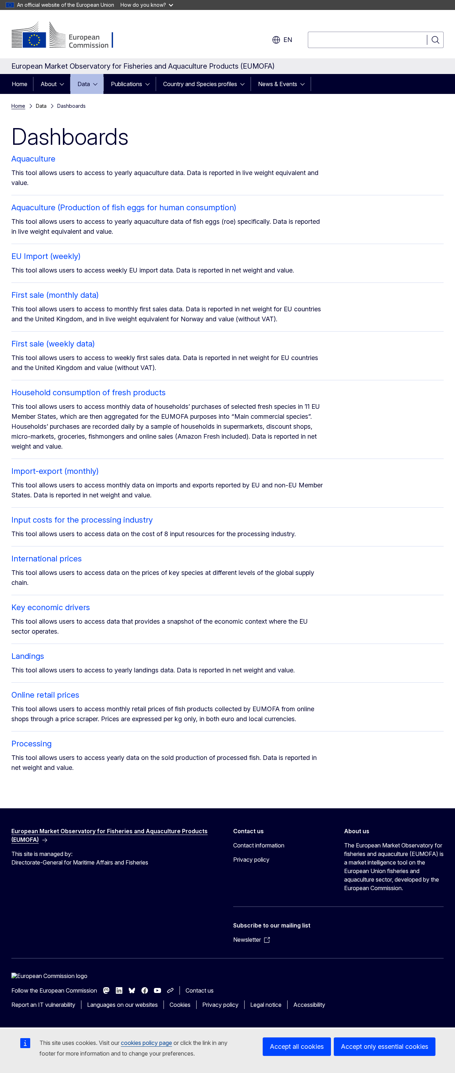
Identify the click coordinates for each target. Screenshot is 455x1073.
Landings (27, 656)
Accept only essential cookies (384, 1046)
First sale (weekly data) (53, 343)
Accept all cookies (297, 1046)
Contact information (258, 845)
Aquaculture (33, 158)
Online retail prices (45, 694)
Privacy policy (251, 859)
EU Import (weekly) (46, 256)
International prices (46, 558)
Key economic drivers (50, 607)
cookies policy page (146, 1042)
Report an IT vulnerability (43, 1004)
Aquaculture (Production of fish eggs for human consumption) (123, 207)
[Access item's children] (64, 84)
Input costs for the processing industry (82, 519)
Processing (31, 743)
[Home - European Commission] (68, 35)
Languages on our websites (122, 1004)
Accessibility (309, 1004)
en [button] (287, 39)
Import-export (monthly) (55, 471)
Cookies (180, 1004)
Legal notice (266, 1004)
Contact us (200, 990)
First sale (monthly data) (55, 295)
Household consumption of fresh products (88, 392)
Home (19, 84)
